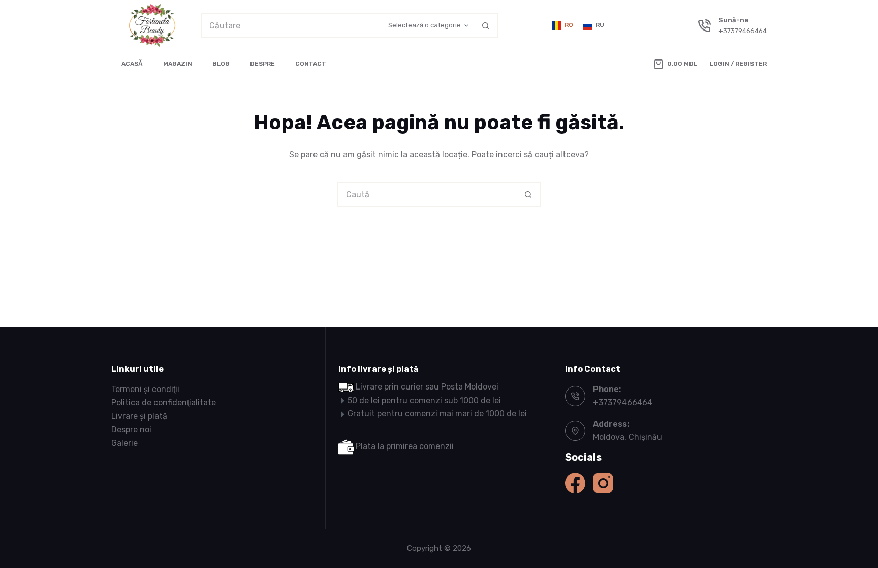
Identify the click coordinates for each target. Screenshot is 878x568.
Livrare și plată (139, 416)
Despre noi (131, 429)
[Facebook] (575, 483)
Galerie (124, 443)
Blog (221, 63)
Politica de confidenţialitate (163, 402)
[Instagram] (603, 483)
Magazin (177, 63)
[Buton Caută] (485, 25)
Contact (310, 63)
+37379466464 (742, 31)
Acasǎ (132, 63)
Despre (262, 63)
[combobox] (292, 25)
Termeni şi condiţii (145, 389)
